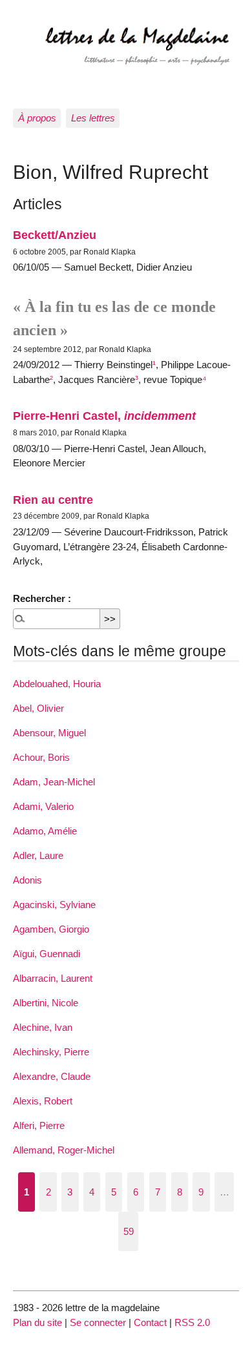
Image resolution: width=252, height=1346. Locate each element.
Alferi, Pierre (39, 1125)
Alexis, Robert (42, 1100)
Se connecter (98, 1322)
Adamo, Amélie (45, 830)
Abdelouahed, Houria (57, 683)
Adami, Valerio (43, 806)
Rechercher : (42, 598)
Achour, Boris (41, 757)
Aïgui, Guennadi (46, 953)
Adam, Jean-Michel (54, 781)
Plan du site (37, 1322)
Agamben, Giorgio (51, 929)
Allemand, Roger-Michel (63, 1149)
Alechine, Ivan (42, 1027)
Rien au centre (53, 499)
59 (128, 1231)
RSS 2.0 (192, 1322)
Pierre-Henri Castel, (104, 415)
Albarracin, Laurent (52, 978)
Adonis (27, 880)
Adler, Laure (38, 855)
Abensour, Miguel (49, 732)
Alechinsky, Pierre (51, 1051)
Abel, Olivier (38, 708)
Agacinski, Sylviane (54, 904)
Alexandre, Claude (51, 1076)
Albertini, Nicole (45, 1002)
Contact (150, 1322)
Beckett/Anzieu (54, 235)
